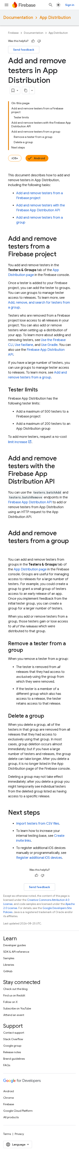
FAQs (6, 1065)
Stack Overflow (13, 1039)
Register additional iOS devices (39, 858)
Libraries (8, 965)
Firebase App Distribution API (30, 502)
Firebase (13, 33)
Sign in (69, 5)
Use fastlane (24, 345)
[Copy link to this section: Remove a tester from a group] (27, 650)
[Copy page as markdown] (25, 90)
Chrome (8, 1098)
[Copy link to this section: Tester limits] (42, 390)
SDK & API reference (16, 952)
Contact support (13, 1032)
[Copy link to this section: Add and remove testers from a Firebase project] (61, 254)
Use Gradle (49, 345)
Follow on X (10, 1002)
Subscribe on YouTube (17, 1008)
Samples (8, 958)
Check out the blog (15, 989)
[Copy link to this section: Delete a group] (48, 716)
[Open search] (50, 4)
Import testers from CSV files (37, 824)
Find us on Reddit (14, 995)
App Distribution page (30, 569)
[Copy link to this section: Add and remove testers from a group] (12, 549)
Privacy (19, 1134)
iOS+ (15, 158)
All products (11, 1117)
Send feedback (23, 49)
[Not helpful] (39, 41)
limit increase (17, 442)
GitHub (7, 971)
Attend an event (13, 1015)
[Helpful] (33, 41)
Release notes (12, 1052)
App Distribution (55, 17)
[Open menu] (6, 5)
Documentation (18, 17)
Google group (12, 1045)
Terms (7, 1134)
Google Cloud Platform (18, 1111)
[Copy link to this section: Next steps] (44, 813)
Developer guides (14, 945)
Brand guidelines (14, 1058)
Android (39, 158)
